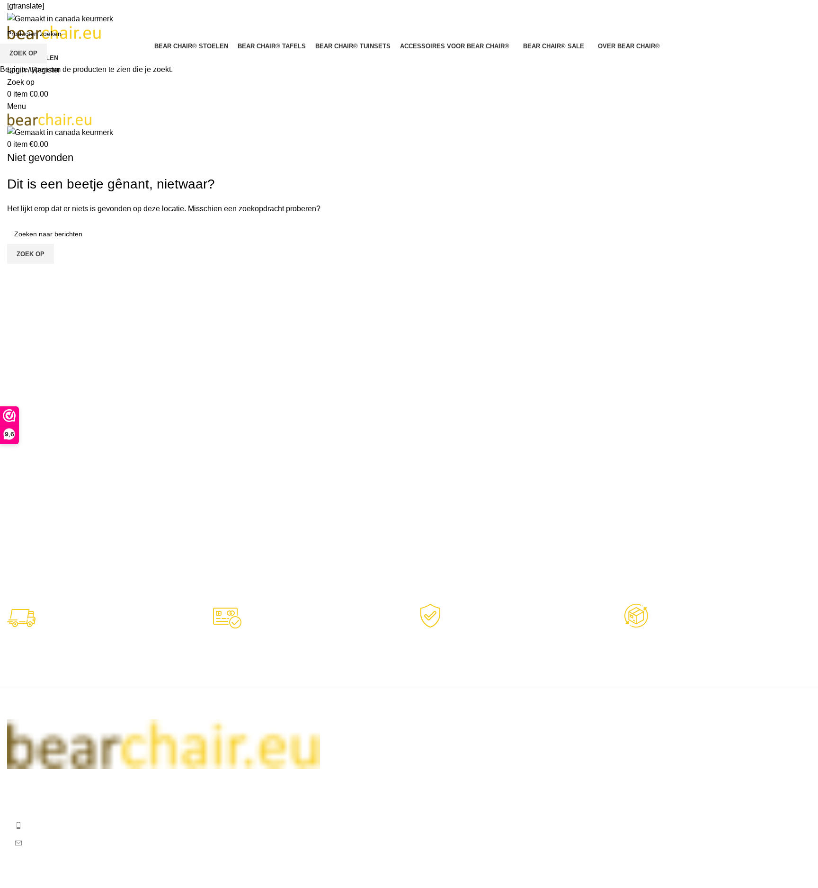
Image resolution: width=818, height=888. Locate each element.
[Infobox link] (512, 643)
